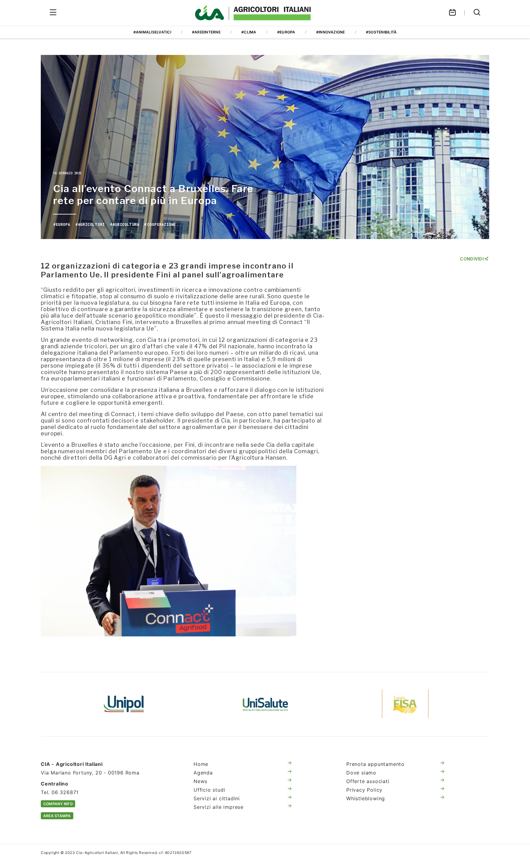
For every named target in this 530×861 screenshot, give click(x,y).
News (200, 781)
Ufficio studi (209, 790)
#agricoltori (90, 224)
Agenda (203, 773)
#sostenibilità (381, 32)
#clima (248, 32)
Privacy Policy (364, 790)
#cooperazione (159, 224)
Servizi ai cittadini (217, 798)
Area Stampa (57, 815)
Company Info (58, 803)
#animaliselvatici (152, 32)
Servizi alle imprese (219, 807)
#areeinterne (206, 32)
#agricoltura (124, 224)
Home (201, 764)
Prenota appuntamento (375, 764)
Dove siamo (361, 773)
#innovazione (330, 32)
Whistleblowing (365, 798)
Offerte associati (368, 781)
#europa (286, 32)
